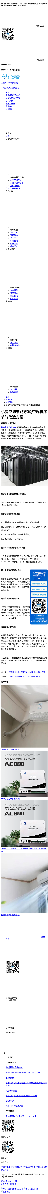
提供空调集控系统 (28, 1167)
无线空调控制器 (16, 183)
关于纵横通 (10, 104)
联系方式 (14, 392)
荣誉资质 (14, 293)
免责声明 (4, 1184)
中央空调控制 (15, 180)
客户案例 (9, 101)
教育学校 (14, 246)
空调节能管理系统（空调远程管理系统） (25, 677)
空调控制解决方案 (13, 98)
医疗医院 (14, 244)
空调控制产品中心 (13, 95)
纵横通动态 (15, 345)
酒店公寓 (14, 232)
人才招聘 (14, 389)
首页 (7, 92)
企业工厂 (14, 238)
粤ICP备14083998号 (9, 1181)
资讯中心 (9, 106)
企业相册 (14, 290)
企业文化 (14, 296)
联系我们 (9, 109)
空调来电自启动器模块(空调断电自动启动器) (27, 672)
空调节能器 (15, 1167)
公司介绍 (14, 299)
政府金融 (14, 241)
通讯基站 (14, 235)
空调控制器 (15, 186)
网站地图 (12, 1184)
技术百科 (14, 343)
